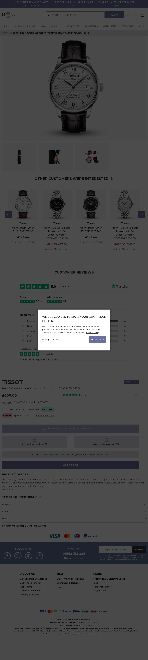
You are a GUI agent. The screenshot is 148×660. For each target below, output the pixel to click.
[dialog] (74, 330)
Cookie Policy (92, 332)
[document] (74, 329)
